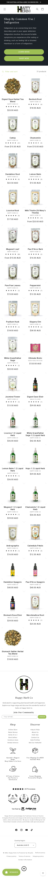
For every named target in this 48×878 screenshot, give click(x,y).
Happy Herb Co (14, 853)
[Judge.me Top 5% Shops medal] (24, 798)
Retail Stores (13, 732)
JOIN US (42, 717)
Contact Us (35, 737)
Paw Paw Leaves (12, 285)
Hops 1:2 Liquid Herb (35, 468)
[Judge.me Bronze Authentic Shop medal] (12, 798)
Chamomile (35, 138)
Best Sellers (13, 737)
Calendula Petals (35, 546)
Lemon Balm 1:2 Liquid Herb (12, 469)
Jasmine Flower (12, 397)
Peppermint (35, 285)
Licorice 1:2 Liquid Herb (12, 434)
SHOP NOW (24, 58)
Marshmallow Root (35, 615)
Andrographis (12, 546)
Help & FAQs (35, 730)
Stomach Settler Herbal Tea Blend (13, 652)
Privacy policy (11, 856)
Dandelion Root (12, 174)
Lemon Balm (35, 174)
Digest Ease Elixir (35, 397)
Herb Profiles (35, 740)
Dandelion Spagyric (13, 582)
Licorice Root (12, 210)
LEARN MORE (24, 52)
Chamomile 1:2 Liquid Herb (35, 508)
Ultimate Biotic (35, 358)
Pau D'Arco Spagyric (35, 582)
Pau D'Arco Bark (35, 249)
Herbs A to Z (12, 735)
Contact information (25, 860)
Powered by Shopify (26, 853)
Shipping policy (38, 856)
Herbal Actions (12, 743)
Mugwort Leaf (12, 249)
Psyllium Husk (12, 322)
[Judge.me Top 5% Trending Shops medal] (35, 798)
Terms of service (24, 856)
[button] (4, 9)
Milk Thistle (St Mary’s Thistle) (35, 211)
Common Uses (13, 740)
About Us (35, 732)
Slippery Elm (35, 322)
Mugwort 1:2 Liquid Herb (13, 508)
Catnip (13, 138)
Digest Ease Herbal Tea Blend (13, 100)
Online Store (12, 730)
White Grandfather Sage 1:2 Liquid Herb (35, 434)
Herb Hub (35, 735)
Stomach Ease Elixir (12, 615)
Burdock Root (35, 99)
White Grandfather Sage (12, 359)
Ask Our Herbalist (35, 743)
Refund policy (40, 853)
